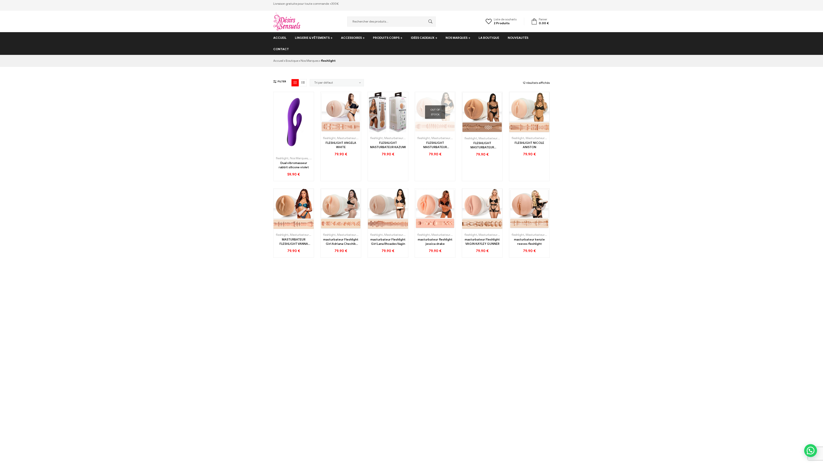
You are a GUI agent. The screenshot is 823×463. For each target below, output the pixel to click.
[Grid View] (295, 82)
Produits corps (386, 38)
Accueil (280, 38)
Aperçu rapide (303, 151)
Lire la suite (425, 130)
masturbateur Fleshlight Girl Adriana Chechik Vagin (340, 242)
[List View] (303, 82)
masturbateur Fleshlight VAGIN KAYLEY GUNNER (482, 242)
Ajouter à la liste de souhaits (294, 151)
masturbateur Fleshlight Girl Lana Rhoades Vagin (387, 242)
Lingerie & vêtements (312, 38)
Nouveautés (518, 38)
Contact (281, 49)
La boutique (489, 38)
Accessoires (351, 38)
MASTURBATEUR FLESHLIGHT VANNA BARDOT (293, 242)
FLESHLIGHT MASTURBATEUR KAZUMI (388, 145)
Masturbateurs (347, 138)
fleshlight (282, 158)
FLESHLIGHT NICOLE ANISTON (529, 145)
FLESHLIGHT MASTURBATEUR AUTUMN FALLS (482, 145)
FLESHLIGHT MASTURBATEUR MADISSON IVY (435, 145)
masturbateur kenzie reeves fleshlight (529, 242)
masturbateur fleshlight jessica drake (435, 242)
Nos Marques (456, 38)
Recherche (429, 22)
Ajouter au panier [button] (284, 151)
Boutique (292, 61)
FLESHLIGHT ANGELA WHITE (341, 145)
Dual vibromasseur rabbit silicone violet (294, 165)
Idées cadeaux (422, 38)
